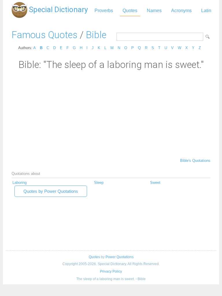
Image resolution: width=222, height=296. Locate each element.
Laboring (19, 182)
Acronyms (181, 10)
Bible (96, 34)
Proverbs (104, 10)
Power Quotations (120, 257)
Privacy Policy (111, 271)
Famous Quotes (44, 34)
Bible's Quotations (195, 160)
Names (154, 10)
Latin (206, 10)
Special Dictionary (58, 9)
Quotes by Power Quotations (50, 191)
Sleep (98, 182)
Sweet (155, 182)
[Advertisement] (111, 113)
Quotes (130, 10)
